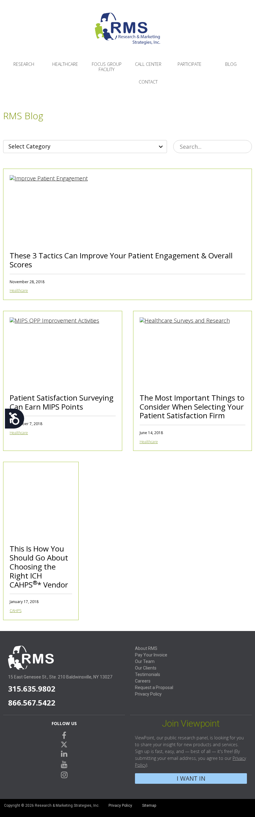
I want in (191, 778)
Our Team (145, 661)
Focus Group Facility (107, 66)
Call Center (148, 64)
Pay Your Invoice (151, 654)
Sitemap (149, 805)
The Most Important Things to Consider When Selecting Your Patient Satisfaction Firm (192, 407)
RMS (127, 33)
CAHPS (15, 610)
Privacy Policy (148, 694)
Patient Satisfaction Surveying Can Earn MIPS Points (62, 402)
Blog (231, 64)
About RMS (146, 648)
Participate (190, 64)
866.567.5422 (31, 702)
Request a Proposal (154, 687)
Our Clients (145, 667)
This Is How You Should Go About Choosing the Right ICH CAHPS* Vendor (39, 566)
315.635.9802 (31, 688)
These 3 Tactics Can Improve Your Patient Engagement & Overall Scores (121, 260)
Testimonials (147, 674)
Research (23, 64)
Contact (148, 82)
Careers (143, 681)
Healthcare (65, 64)
